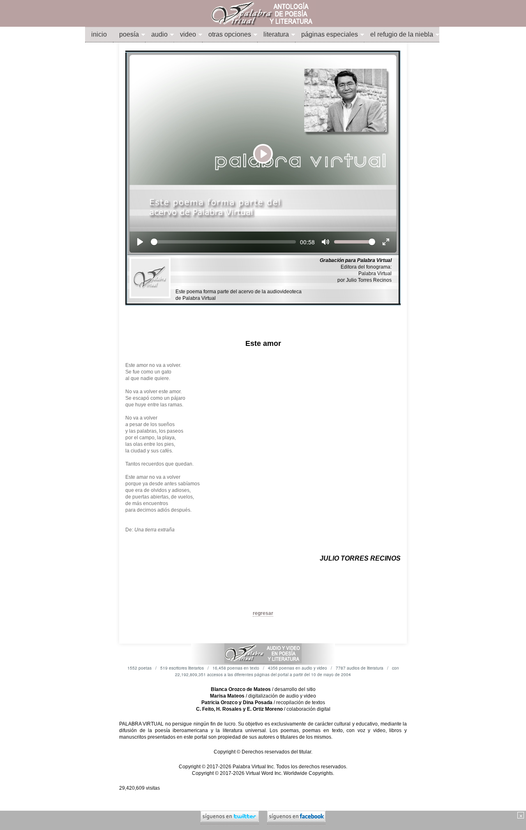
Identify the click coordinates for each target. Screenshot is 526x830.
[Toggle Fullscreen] (385, 241)
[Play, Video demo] (140, 241)
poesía (129, 34)
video (188, 34)
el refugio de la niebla (401, 34)
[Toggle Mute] (325, 241)
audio (159, 34)
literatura (276, 34)
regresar (263, 613)
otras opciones (229, 34)
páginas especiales (329, 34)
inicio (99, 34)
